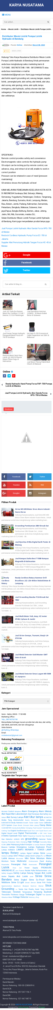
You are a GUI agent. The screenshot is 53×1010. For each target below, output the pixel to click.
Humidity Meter (46, 842)
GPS (22, 839)
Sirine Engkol (20, 880)
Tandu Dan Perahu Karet (28, 889)
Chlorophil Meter (28, 825)
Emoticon (8, 409)
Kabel (22, 844)
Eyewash (13, 836)
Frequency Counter (34, 836)
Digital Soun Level (33, 831)
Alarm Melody (45, 811)
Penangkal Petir (19, 864)
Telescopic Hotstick (11, 892)
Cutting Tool (6, 831)
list (44, 856)
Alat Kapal (6, 814)
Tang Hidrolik (46, 889)
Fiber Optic (22, 836)
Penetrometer (33, 864)
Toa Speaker (47, 895)
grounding (31, 838)
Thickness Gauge (17, 895)
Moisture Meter (44, 858)
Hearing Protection (8, 842)
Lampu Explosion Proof (40, 847)
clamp (36, 825)
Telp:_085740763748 (9, 719)
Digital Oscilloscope (19, 831)
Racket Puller (30, 870)
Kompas (28, 844)
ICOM (3, 845)
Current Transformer (44, 828)
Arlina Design (23, 1007)
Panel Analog (46, 861)
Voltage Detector (20, 897)
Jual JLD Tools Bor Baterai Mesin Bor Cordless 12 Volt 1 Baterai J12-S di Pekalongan (14, 313)
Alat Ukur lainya (33, 817)
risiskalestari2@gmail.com (11, 735)
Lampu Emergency (18, 847)
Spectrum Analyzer (21, 886)
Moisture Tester (8, 861)
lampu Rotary (10, 852)
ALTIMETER (48, 817)
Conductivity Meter (18, 828)
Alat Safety (44, 814)
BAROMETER (6, 823)
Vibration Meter (7, 897)
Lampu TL (39, 856)
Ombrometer (33, 861)
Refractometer (41, 870)
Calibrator (48, 823)
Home (3, 29)
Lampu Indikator (8, 850)
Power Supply (31, 868)
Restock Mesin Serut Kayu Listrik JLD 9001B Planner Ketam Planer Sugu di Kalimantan (12, 358)
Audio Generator (31, 820)
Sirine (38, 876)
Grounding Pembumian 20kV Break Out (32, 526)
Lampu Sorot (30, 856)
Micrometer (19, 858)
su (16, 889)
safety (50, 871)
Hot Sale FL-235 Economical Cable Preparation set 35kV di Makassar (38, 335)
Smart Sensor (30, 882)
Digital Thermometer (27, 833)
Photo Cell (17, 868)
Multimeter (22, 861)
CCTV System (6, 825)
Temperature (27, 892)
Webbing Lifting (34, 897)
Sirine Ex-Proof (37, 880)
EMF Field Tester (46, 833)
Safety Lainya (19, 873)
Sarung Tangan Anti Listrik (39, 873)
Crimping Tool (31, 828)
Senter (3, 876)
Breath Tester (28, 823)
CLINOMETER (6, 828)
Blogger (42, 1007)
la (33, 845)
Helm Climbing (21, 842)
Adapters (18, 811)
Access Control (7, 811)
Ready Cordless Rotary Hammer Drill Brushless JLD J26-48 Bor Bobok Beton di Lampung (32, 581)
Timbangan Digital (33, 894)
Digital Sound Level (45, 831)
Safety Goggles (7, 873)
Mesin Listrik (13, 29)
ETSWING (5, 836)
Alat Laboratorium (19, 814)
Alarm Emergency (30, 811)
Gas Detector (7, 839)
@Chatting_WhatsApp (10, 730)
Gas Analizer (47, 836)
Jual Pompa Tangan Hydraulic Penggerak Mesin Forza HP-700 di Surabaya (14, 335)
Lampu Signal (26, 853)
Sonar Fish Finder (44, 882)
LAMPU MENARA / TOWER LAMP (34, 849)
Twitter (26, 270)
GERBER (16, 839)
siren (31, 876)
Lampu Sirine (39, 853)
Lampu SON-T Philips (16, 856)
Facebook (26, 262)
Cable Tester (38, 823)
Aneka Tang (6, 820)
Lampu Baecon (40, 845)
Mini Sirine (30, 858)
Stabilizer (34, 886)
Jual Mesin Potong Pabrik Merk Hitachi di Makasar (38, 363)
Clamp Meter (46, 825)
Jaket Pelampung (13, 844)
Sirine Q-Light (17, 882)
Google (26, 255)
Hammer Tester (45, 839)
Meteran (11, 858)
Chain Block (17, 825)
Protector (21, 871)
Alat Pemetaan (33, 814)
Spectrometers (6, 886)
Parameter (5, 864)
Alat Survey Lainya (15, 817)
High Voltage (33, 842)
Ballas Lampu (46, 820)
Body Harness (17, 823)
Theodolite (5, 895)
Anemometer (18, 820)
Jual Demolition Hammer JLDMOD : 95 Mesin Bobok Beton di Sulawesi (37, 313)
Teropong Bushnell (43, 892)
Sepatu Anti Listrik (18, 876)
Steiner (40, 886)
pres (16, 871)
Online (6, 371)
